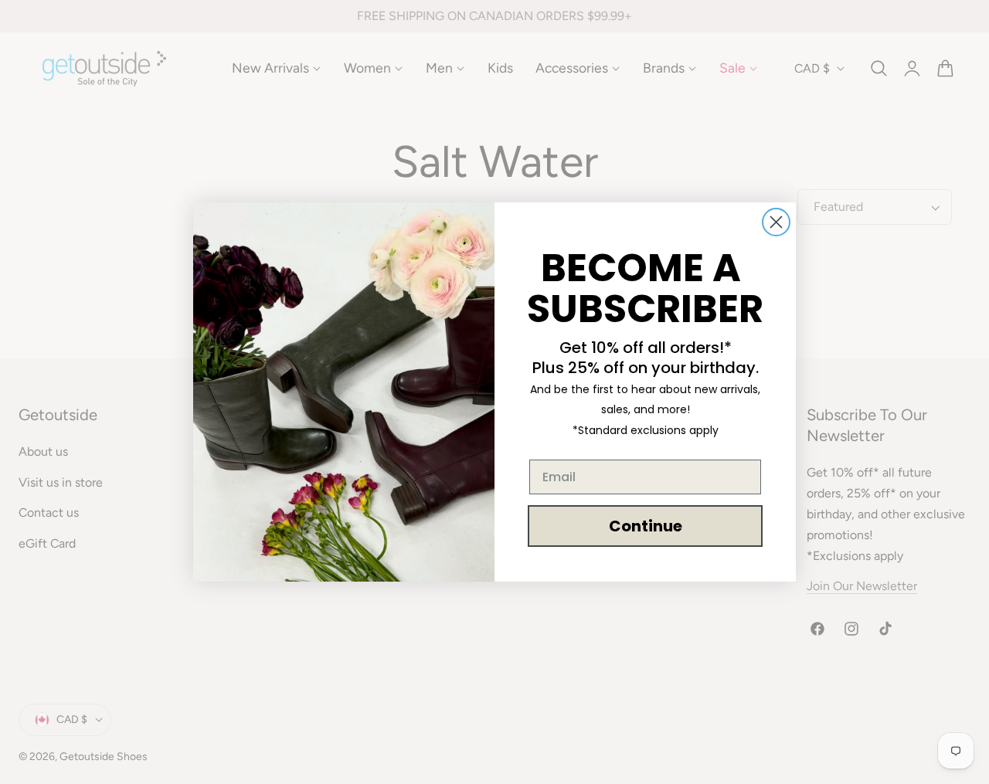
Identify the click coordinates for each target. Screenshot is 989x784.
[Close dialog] (776, 222)
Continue (645, 526)
